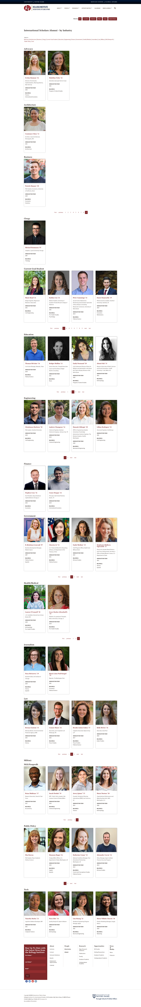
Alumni (66, 952)
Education (61, 39)
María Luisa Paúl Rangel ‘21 (57, 674)
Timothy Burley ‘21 (32, 919)
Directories (68, 949)
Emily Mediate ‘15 (79, 545)
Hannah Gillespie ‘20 (80, 427)
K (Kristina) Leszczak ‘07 (34, 545)
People (66, 8)
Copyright (26, 995)
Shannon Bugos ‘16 (56, 855)
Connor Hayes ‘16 (55, 728)
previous (61, 212)
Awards (51, 958)
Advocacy (26, 39)
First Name (28, 955)
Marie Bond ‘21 (30, 298)
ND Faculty (97, 949)
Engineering (67, 39)
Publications (82, 953)
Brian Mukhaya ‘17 (32, 793)
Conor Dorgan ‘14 (55, 493)
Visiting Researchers (99, 952)
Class (105, 19)
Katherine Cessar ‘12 (80, 855)
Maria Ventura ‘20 (103, 793)
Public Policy (27, 41)
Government (79, 39)
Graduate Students (84, 959)
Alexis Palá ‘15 (102, 363)
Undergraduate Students (83, 963)
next (85, 328)
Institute (52, 949)
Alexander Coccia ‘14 (104, 855)
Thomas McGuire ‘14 (32, 363)
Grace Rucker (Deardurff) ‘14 (58, 613)
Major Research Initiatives (83, 949)
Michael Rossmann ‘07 (33, 247)
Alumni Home (112, 19)
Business (39, 39)
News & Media (107, 8)
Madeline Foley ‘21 (56, 78)
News (111, 952)
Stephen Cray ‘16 (31, 493)
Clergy (44, 39)
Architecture (33, 39)
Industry (93, 19)
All (79, 19)
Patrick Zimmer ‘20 (32, 186)
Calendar (97, 8)
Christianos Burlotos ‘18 (33, 427)
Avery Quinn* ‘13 (79, 793)
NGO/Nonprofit (109, 39)
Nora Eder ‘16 (54, 919)
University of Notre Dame (39, 995)
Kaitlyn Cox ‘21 (54, 298)
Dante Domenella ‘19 (104, 298)
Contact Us (44, 999)
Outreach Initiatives (55, 955)
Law (99, 39)
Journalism (94, 39)
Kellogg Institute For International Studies (35, 997)
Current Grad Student (52, 39)
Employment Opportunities (53, 961)
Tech (32, 41)
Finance (73, 39)
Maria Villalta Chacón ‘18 (106, 919)
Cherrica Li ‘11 (54, 545)
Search (115, 9)
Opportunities (86, 8)
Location (86, 19)
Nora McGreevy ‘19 (32, 674)
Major (99, 19)
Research (75, 8)
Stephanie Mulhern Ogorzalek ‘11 (104, 545)
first (55, 212)
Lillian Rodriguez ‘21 (104, 427)
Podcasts (112, 955)
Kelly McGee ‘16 (102, 728)
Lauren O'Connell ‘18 (32, 612)
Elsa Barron (29, 855)
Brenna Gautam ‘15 (32, 728)
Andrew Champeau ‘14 (57, 427)
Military (103, 39)
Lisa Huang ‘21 (78, 919)
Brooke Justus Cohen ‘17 (81, 728)
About (59, 8)
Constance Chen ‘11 (32, 134)
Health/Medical (87, 39)
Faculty (81, 956)
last (90, 328)
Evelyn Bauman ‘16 (32, 78)
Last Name (28, 962)
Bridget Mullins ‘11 (56, 363)
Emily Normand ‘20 (80, 363)
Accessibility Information (30, 1001)
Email (27, 968)
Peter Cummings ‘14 (80, 298)
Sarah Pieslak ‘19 (55, 793)
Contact (52, 952)
